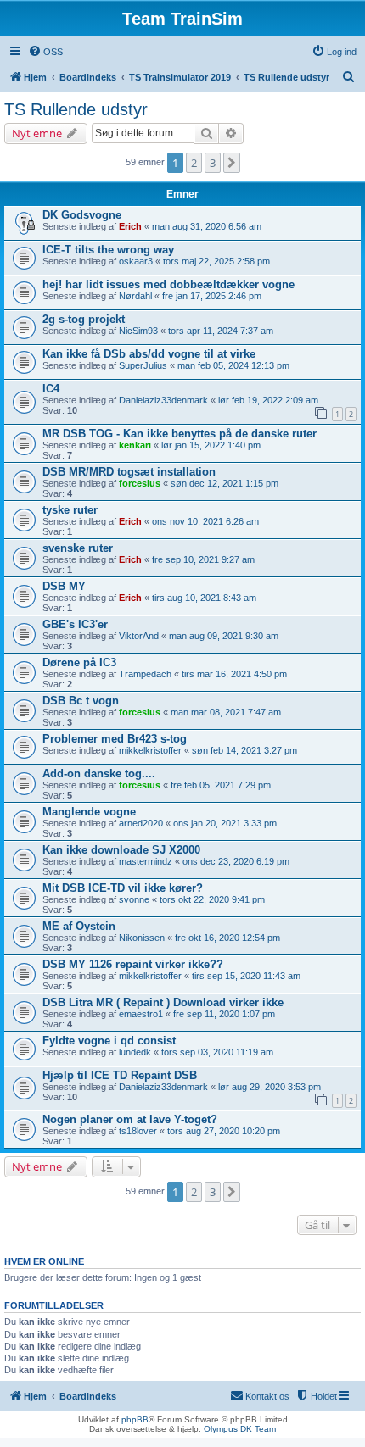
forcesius (139, 483)
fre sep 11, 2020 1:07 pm (224, 1014)
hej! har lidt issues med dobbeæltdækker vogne (168, 284)
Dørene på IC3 (79, 662)
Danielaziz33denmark (163, 400)
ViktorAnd (139, 636)
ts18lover (138, 1131)
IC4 (50, 388)
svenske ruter (77, 548)
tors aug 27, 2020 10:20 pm (223, 1131)
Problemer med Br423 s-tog (114, 738)
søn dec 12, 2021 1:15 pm (224, 483)
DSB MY (64, 586)
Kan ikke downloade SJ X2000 (121, 849)
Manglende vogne (89, 811)
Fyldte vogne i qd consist (109, 1040)
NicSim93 (138, 331)
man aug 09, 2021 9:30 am (223, 636)
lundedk (135, 1052)
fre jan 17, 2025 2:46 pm (211, 296)
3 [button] (213, 162)
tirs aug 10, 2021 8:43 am (204, 598)
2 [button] (194, 162)
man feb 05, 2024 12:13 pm (233, 365)
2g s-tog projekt (83, 319)
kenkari (135, 445)
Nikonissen (142, 937)
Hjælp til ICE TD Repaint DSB (119, 1075)
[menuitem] (45, 52)
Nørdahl (135, 296)
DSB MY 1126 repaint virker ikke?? (132, 964)
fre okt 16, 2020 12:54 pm (227, 937)
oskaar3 (136, 261)
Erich (130, 226)
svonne (134, 899)
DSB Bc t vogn (80, 700)
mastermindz (145, 861)
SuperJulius (143, 365)
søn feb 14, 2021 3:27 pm (244, 750)
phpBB (135, 1419)
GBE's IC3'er (75, 624)
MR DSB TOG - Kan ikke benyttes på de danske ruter (179, 433)
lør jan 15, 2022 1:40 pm (211, 445)
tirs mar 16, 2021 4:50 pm (234, 674)
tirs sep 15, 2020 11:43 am (246, 976)
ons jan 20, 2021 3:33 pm (225, 823)
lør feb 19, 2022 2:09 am (268, 400)
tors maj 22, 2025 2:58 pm (216, 261)
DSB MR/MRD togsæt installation (129, 471)
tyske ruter (70, 510)
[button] (231, 163)
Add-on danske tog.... (98, 773)
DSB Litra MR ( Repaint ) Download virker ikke (163, 1002)
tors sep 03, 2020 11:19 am (217, 1052)
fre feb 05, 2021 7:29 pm (221, 785)
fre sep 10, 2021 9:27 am (203, 559)
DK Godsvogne (81, 215)
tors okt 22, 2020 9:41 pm (212, 899)
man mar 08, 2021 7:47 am (226, 712)
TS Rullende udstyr (76, 109)
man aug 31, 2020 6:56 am (206, 226)
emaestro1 (141, 1014)
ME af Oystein (78, 926)
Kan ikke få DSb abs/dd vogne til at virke (149, 354)
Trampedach (145, 674)
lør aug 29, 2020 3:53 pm (269, 1087)
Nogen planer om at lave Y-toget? (129, 1119)
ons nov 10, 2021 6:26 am (205, 521)
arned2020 (141, 823)
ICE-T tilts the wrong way (108, 249)
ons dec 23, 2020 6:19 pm (235, 861)
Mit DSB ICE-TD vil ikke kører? (122, 888)
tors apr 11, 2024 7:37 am (220, 331)
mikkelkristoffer (150, 750)
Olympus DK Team (240, 1428)
